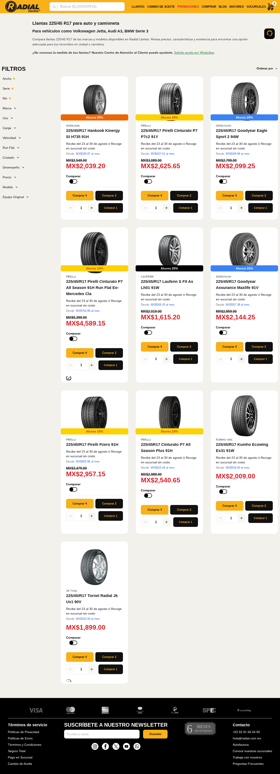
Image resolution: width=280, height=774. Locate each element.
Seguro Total (16, 751)
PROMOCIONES (188, 6)
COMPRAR (209, 6)
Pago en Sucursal (20, 757)
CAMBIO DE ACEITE (161, 6)
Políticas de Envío (20, 738)
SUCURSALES (256, 6)
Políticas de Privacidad (23, 732)
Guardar (155, 734)
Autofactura (241, 744)
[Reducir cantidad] (70, 208)
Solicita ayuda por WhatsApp (194, 52)
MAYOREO (236, 6)
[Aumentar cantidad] (91, 208)
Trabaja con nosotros (247, 757)
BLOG (223, 6)
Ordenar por (265, 68)
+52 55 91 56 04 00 (246, 732)
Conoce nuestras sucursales (252, 751)
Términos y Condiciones (24, 744)
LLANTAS (138, 6)
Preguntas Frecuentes (248, 763)
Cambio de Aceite (20, 763)
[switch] (73, 181)
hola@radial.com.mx (247, 738)
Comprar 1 (110, 207)
